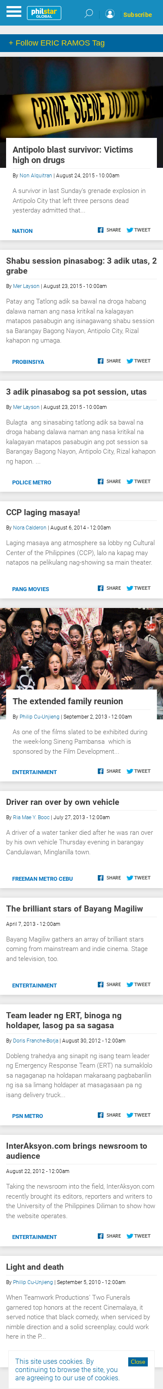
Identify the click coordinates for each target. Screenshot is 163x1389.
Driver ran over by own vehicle (62, 802)
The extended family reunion (68, 701)
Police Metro (31, 482)
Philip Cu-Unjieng (40, 717)
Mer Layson (26, 286)
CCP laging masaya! (43, 512)
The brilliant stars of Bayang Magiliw (74, 909)
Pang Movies (30, 589)
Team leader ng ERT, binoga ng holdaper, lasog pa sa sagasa (64, 1020)
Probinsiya (28, 362)
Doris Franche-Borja (35, 1041)
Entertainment (34, 772)
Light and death (35, 1267)
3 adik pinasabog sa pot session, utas (76, 392)
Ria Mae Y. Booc (31, 817)
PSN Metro (27, 1116)
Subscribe (137, 14)
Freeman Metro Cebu (42, 879)
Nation (22, 231)
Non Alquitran (36, 176)
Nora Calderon (30, 528)
